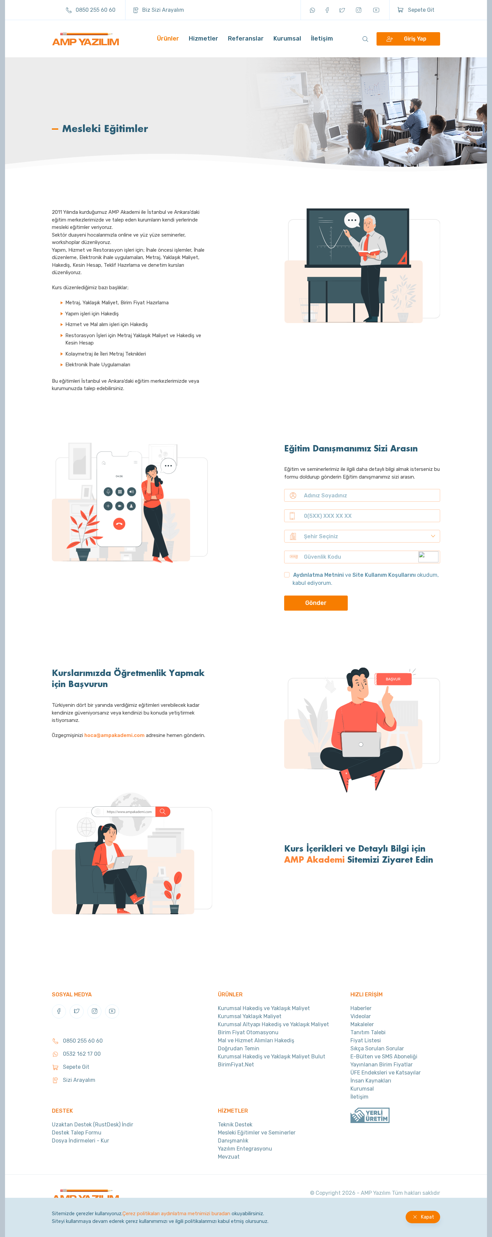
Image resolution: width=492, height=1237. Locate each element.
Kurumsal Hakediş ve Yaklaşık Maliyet (264, 1008)
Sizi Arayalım (78, 1080)
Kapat (427, 1217)
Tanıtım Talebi (368, 1032)
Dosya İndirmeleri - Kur (80, 1140)
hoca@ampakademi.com (114, 735)
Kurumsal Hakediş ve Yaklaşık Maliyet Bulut (271, 1056)
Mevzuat (229, 1157)
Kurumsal (287, 38)
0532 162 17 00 (81, 1054)
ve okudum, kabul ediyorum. (366, 579)
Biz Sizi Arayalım (162, 10)
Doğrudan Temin (238, 1048)
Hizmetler (203, 38)
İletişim (322, 38)
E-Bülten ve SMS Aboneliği (383, 1056)
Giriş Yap (415, 39)
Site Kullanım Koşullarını (384, 575)
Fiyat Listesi (365, 1040)
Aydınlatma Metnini (318, 575)
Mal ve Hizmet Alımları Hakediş (256, 1040)
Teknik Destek (235, 1124)
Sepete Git (420, 10)
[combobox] (362, 536)
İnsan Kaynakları (370, 1080)
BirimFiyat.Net (236, 1064)
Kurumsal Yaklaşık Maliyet (249, 1016)
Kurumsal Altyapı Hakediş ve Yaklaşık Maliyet (273, 1024)
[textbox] (370, 537)
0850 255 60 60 (94, 10)
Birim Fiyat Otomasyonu (248, 1032)
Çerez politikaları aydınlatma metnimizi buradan (176, 1214)
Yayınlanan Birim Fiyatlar (381, 1064)
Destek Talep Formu (76, 1132)
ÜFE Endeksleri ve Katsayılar (385, 1072)
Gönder (316, 603)
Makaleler (362, 1024)
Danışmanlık (233, 1140)
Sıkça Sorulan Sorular (377, 1048)
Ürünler (168, 38)
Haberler (361, 1008)
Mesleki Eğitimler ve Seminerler (257, 1132)
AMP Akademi (314, 859)
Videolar (360, 1016)
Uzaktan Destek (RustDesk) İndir (92, 1124)
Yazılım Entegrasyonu (245, 1149)
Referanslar (246, 38)
